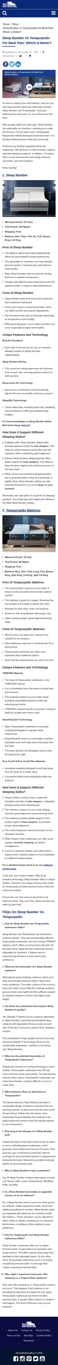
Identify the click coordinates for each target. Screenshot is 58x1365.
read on (25, 425)
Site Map (28, 1335)
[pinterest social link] (29, 1359)
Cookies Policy (43, 1335)
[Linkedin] (18, 64)
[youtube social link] (42, 1359)
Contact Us (26, 1330)
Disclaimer (29, 1340)
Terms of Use (13, 1335)
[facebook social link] (15, 1359)
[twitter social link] (35, 1359)
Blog (15, 24)
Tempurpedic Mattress (23, 510)
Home (6, 24)
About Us (13, 1330)
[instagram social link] (22, 1359)
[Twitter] (12, 64)
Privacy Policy (43, 1330)
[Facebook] (5, 64)
